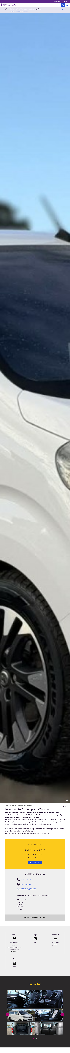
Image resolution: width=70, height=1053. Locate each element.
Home (7, 805)
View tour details (25, 884)
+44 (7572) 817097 (26, 880)
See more (13, 951)
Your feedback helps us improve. (18, 11)
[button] (67, 5)
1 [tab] (33, 1038)
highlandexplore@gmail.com (26, 889)
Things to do (13, 805)
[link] (63, 5)
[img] (35, 998)
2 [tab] (36, 1038)
